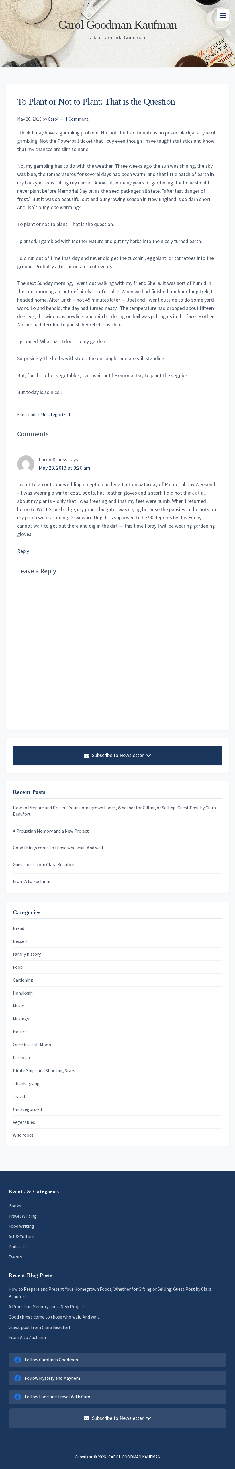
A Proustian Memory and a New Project (51, 831)
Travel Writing (23, 1216)
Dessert (20, 941)
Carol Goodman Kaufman (117, 24)
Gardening (23, 980)
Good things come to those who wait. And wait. (59, 847)
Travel (19, 1096)
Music (18, 1006)
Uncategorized (55, 414)
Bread (18, 928)
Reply (23, 551)
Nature (20, 1031)
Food (18, 967)
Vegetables (24, 1122)
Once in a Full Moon (32, 1044)
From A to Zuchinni (31, 881)
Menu (223, 15)
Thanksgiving (26, 1083)
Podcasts (18, 1246)
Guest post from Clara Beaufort (44, 864)
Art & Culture (21, 1236)
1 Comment (77, 119)
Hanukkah (23, 993)
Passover (21, 1057)
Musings (21, 1019)
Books (15, 1206)
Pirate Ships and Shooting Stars (44, 1070)
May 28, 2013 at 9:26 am (64, 467)
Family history (27, 954)
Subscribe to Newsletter (118, 755)
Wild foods (23, 1135)
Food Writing (21, 1226)
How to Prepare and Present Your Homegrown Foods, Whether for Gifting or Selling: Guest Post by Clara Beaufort (114, 811)
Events (15, 1257)
